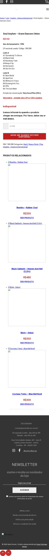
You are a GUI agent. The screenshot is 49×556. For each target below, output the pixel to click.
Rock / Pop (38, 144)
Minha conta (25, 511)
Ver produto (27, 218)
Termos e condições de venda (24, 524)
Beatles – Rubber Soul (27, 207)
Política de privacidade (25, 520)
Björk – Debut (27, 333)
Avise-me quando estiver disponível (25, 136)
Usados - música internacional (15, 147)
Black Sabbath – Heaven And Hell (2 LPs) (27, 270)
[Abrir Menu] (47, 9)
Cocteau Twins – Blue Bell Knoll (27, 394)
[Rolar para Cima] (3, 553)
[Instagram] (13, 450)
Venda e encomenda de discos (24, 515)
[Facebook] (7, 2)
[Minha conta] (41, 2)
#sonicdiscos (30, 451)
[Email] (12, 2)
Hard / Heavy (28, 144)
